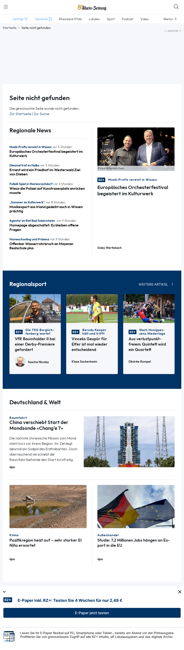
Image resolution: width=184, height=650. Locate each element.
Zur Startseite (20, 114)
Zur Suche (41, 114)
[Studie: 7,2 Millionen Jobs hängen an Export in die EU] (136, 506)
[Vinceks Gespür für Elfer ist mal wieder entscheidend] (92, 308)
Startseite (10, 28)
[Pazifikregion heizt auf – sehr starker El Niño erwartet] (48, 506)
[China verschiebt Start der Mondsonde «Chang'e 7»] (129, 441)
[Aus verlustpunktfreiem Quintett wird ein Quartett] (149, 308)
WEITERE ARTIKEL (153, 284)
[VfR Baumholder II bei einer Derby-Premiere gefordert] (35, 308)
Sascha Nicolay (38, 362)
